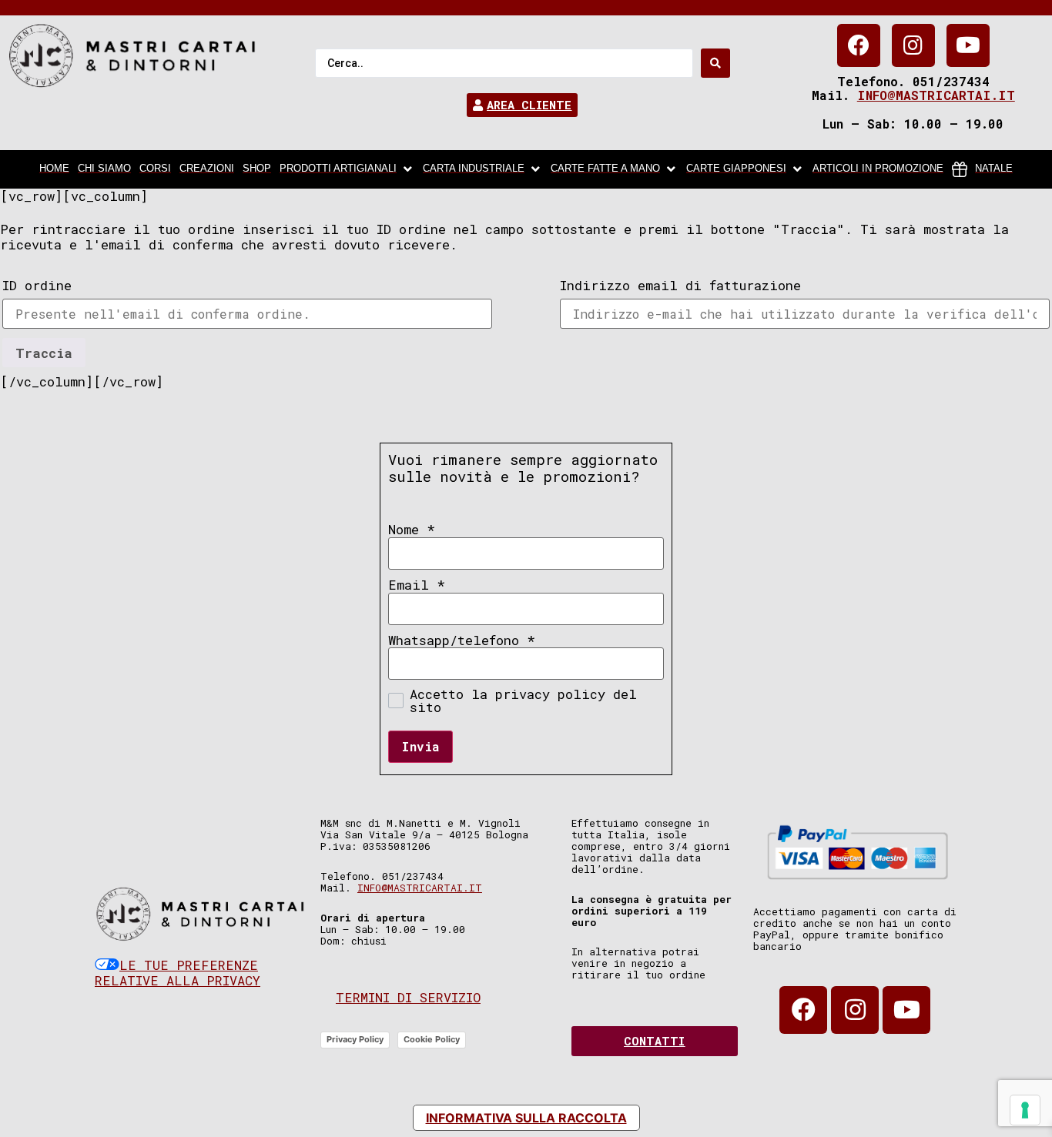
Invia (420, 746)
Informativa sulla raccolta (526, 1117)
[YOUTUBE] (968, 45)
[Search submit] (715, 63)
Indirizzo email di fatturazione (680, 285)
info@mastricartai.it (936, 95)
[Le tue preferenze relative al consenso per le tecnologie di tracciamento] (1025, 1110)
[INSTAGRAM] (913, 45)
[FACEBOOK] (858, 45)
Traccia (43, 353)
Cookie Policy (432, 1039)
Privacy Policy (355, 1039)
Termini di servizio (408, 997)
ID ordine (37, 285)
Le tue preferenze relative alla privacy (177, 972)
